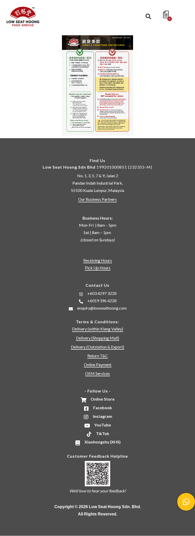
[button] (148, 16)
